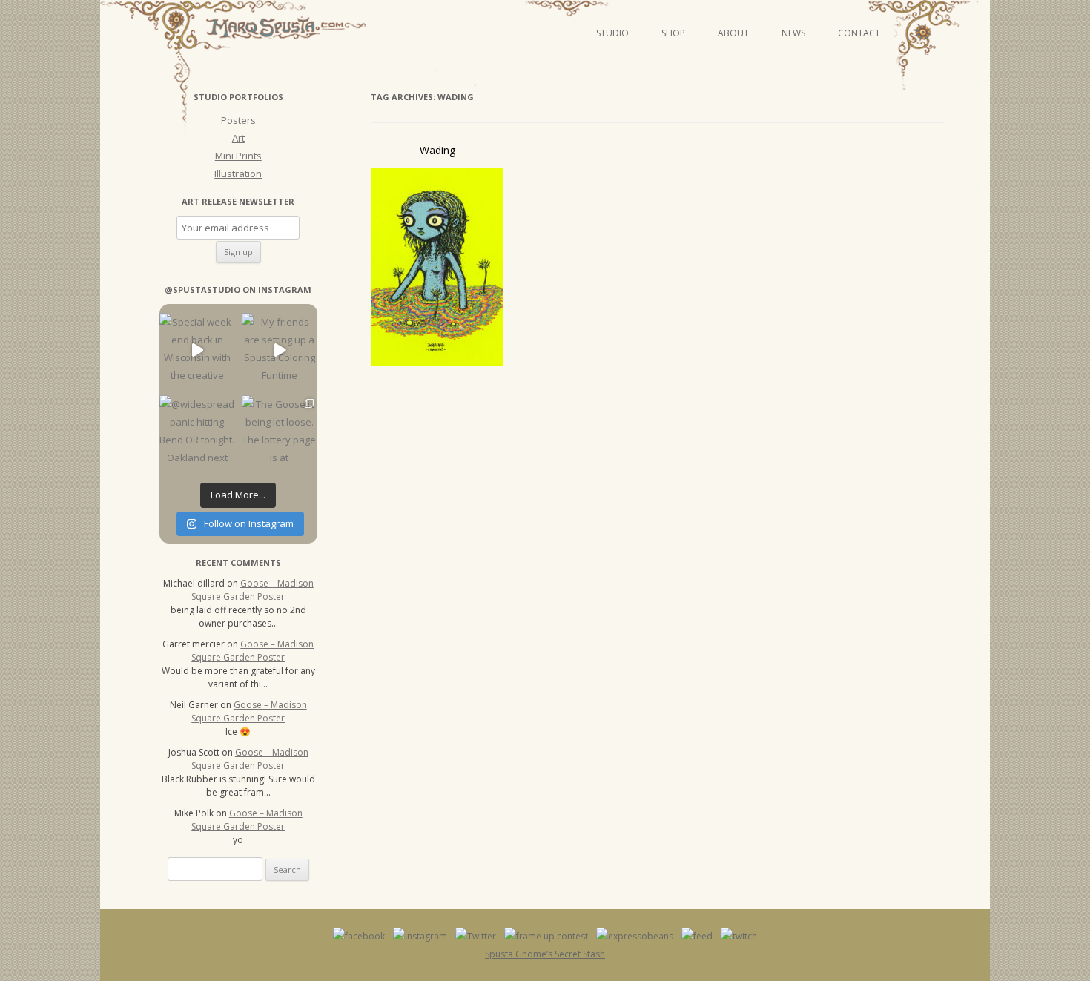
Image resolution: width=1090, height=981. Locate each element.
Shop (673, 33)
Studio (612, 33)
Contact (859, 33)
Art (238, 138)
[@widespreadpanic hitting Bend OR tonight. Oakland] (196, 432)
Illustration (238, 173)
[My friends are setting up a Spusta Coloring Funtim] (279, 350)
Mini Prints (238, 155)
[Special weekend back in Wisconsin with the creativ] (196, 350)
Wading (437, 150)
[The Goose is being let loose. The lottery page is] (279, 432)
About (733, 33)
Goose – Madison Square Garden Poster (252, 590)
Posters (238, 120)
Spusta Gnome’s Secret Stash (545, 954)
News (793, 33)
